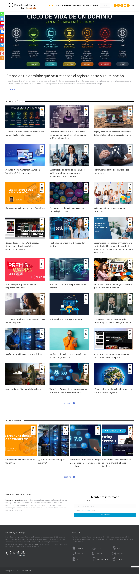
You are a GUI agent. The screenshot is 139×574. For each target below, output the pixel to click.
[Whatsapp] (2, 14)
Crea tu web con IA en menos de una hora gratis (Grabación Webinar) (116, 462)
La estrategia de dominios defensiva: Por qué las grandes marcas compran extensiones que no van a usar (68, 173)
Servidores (120, 554)
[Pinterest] (2, 40)
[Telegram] (2, 45)
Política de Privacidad (85, 510)
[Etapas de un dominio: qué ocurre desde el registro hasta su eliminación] (69, 42)
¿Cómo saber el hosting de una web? (66, 319)
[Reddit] (2, 36)
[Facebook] (2, 32)
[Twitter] (2, 18)
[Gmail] (2, 53)
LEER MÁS (67, 403)
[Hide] (1, 62)
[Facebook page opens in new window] (115, 5)
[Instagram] (2, 27)
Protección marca (102, 559)
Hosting (99, 548)
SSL (78, 559)
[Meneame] (2, 49)
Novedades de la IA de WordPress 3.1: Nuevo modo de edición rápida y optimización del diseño (22, 246)
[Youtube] (2, 23)
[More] (2, 58)
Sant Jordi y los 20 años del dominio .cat (23, 389)
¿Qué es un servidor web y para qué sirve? (24, 354)
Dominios (80, 548)
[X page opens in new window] (118, 5)
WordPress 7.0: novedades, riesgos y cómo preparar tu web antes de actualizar (85, 462)
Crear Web (80, 554)
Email (118, 548)
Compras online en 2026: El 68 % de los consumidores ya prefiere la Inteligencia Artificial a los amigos (68, 134)
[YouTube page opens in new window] (125, 5)
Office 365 (100, 554)
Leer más (12, 90)
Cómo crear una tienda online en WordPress (25, 208)
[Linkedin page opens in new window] (121, 5)
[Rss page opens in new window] (128, 5)
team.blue (36, 544)
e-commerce (120, 559)
